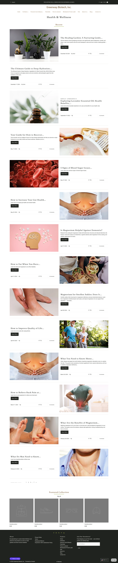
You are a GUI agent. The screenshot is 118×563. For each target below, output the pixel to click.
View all (59, 496)
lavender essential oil (72, 98)
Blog (91, 11)
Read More (64, 47)
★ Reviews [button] (59, 561)
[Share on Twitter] (90, 53)
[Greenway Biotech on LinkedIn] (63, 533)
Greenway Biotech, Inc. (59, 7)
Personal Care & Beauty (36, 11)
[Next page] (36, 482)
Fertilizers (25, 11)
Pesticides (47, 11)
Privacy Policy (38, 537)
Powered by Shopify (30, 561)
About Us (84, 11)
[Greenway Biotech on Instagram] (56, 533)
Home (18, 11)
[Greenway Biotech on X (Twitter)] (58, 533)
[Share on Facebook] (89, 53)
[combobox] (26, 2)
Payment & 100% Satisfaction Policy (43, 542)
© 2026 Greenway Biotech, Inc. (17, 561)
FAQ (79, 11)
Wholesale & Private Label (69, 11)
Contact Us (98, 11)
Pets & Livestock (57, 11)
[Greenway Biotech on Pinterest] (61, 533)
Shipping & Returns (39, 541)
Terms (36, 539)
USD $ (104, 560)
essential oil (63, 98)
